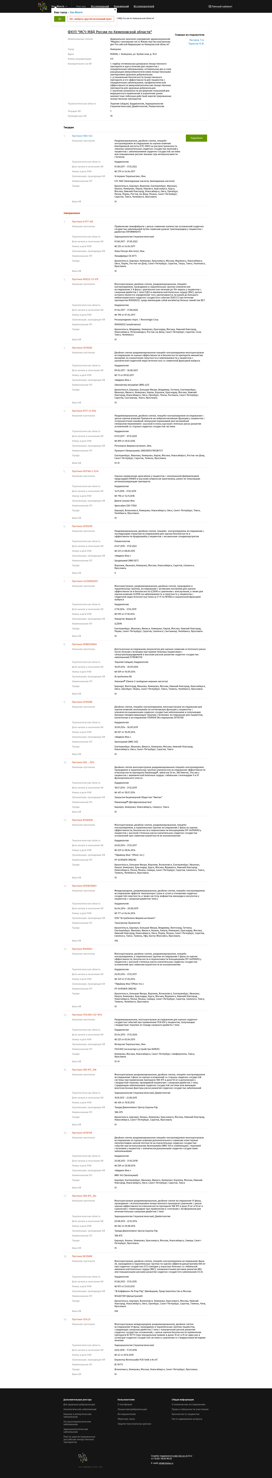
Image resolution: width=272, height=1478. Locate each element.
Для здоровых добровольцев (79, 1404)
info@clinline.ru (166, 1463)
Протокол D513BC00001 (84, 885)
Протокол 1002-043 (82, 136)
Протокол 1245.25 (81, 1319)
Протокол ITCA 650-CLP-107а (87, 1014)
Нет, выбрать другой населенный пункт (91, 19)
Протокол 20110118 (82, 1132)
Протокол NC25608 (82, 1256)
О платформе (125, 1404)
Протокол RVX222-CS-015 (85, 279)
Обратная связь (126, 1419)
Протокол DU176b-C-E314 (85, 471)
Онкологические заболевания (79, 1409)
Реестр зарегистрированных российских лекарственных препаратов (79, 1439)
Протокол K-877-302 (82, 221)
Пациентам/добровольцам (132, 1409)
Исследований (100, 6)
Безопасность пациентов (185, 1414)
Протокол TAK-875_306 (84, 1069)
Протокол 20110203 (82, 347)
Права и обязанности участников (190, 1409)
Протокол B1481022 (82, 949)
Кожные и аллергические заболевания (77, 1415)
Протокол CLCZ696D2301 (85, 581)
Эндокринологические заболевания (75, 1430)
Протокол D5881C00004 (84, 644)
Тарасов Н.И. (196, 43)
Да (59, 18)
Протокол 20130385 (82, 702)
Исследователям (127, 1414)
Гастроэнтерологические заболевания (77, 1423)
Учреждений (121, 6)
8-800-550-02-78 (180, 1456)
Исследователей (144, 6)
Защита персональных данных (134, 1423)
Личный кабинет (222, 6)
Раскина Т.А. (196, 40)
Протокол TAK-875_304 (84, 1196)
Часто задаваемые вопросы (187, 1419)
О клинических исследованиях (188, 1404)
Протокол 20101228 (82, 526)
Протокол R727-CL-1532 (84, 410)
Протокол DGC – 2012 (83, 762)
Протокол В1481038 (82, 820)
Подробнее (197, 138)
